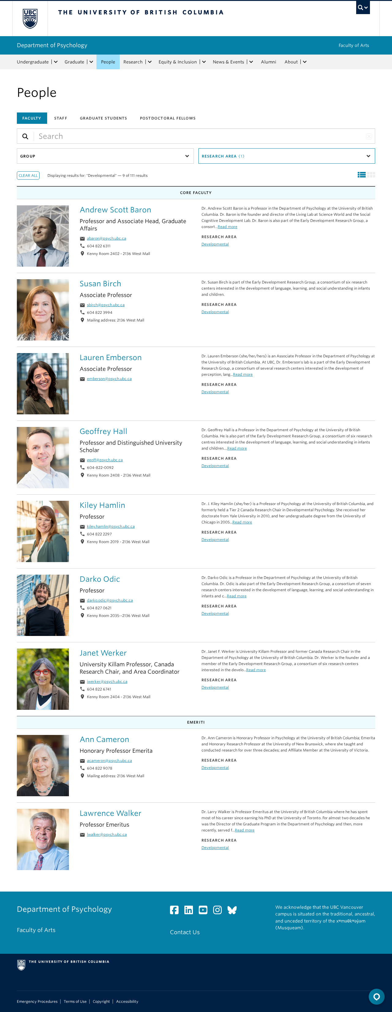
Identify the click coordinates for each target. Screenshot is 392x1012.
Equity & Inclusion (178, 61)
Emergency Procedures (37, 1001)
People (108, 61)
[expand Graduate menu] (91, 62)
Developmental (215, 244)
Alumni (268, 61)
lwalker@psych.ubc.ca (107, 834)
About (291, 61)
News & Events (228, 61)
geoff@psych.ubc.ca (105, 460)
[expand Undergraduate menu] (56, 62)
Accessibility (127, 1001)
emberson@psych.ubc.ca (109, 378)
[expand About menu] (305, 62)
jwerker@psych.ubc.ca (107, 681)
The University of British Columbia (29, 18)
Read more (227, 226)
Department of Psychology (52, 45)
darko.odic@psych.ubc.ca (110, 600)
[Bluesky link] (234, 911)
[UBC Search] (363, 7)
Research (133, 61)
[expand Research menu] (150, 62)
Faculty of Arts (354, 45)
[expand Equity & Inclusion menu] (204, 62)
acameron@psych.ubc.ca (109, 760)
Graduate (74, 61)
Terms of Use (75, 1001)
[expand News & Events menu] (251, 62)
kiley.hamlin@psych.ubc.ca (111, 526)
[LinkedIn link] (191, 911)
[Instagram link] (219, 911)
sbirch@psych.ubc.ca (106, 304)
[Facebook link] (176, 911)
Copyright (101, 1001)
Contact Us (185, 932)
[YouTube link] (205, 911)
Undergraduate (33, 61)
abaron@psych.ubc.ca (106, 238)
